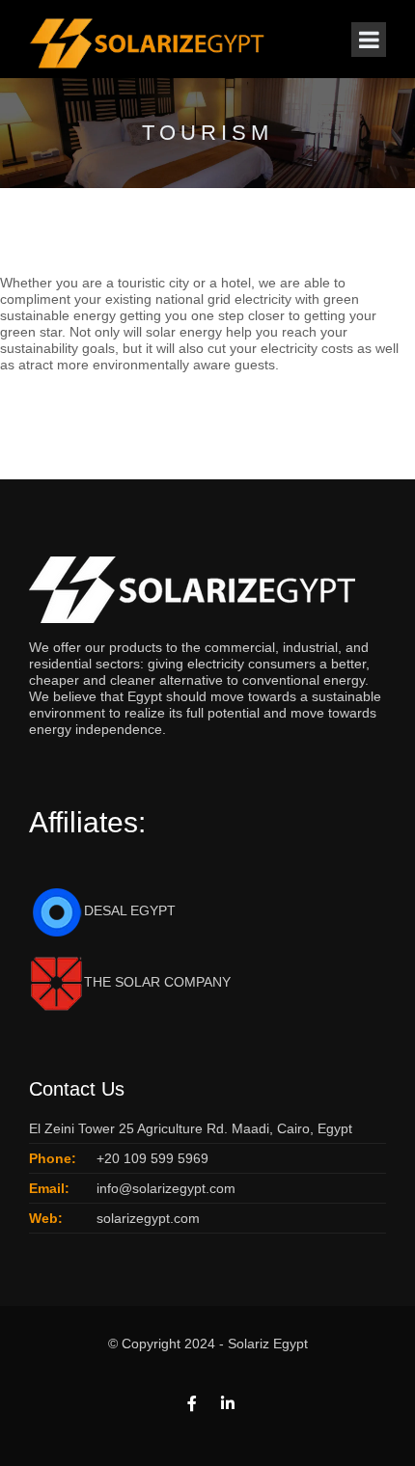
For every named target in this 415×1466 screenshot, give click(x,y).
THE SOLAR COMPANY (157, 982)
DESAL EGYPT (130, 910)
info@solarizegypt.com (166, 1188)
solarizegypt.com (148, 1218)
